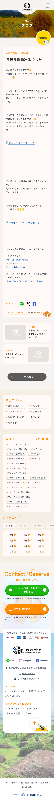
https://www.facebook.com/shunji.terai (24, 281)
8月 (25, 546)
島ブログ (34, 417)
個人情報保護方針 (29, 782)
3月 (39, 534)
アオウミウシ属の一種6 (17, 449)
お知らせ (34, 405)
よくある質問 (13, 713)
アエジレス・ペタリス (17, 444)
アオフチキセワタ (38, 477)
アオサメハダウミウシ (17, 468)
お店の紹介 (11, 52)
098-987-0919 (28, 673)
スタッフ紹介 (31, 708)
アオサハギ (35, 458)
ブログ (27, 713)
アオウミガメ (37, 449)
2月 (25, 534)
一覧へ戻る (28, 377)
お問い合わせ (11, 782)
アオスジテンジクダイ (17, 473)
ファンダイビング (15, 691)
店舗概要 (44, 782)
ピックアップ (37, 411)
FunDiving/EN (13, 696)
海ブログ (12, 422)
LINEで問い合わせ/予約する (28, 589)
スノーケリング (16, 411)
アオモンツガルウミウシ (18, 501)
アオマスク (12, 487)
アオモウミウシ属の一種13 (19, 497)
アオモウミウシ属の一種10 (19, 492)
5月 (25, 540)
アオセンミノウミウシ (17, 477)
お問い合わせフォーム (28, 678)
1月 (11, 534)
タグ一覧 (39, 439)
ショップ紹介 (13, 708)
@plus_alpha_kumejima (17, 259)
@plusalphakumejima (15, 266)
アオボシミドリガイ (32, 482)
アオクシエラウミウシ (17, 458)
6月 (39, 540)
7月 (11, 546)
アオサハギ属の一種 (16, 463)
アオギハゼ (33, 453)
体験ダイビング (16, 417)
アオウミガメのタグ (16, 453)
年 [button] (9, 525)
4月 (11, 540)
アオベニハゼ (13, 482)
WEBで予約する (22, 609)
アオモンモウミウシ (16, 506)
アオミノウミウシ (29, 487)
